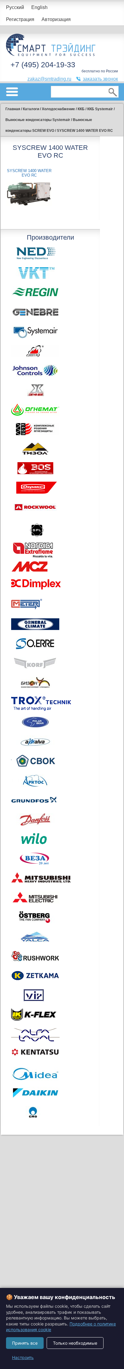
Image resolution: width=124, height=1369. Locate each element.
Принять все (25, 1343)
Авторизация (56, 19)
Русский (15, 7)
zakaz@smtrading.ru (49, 78)
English (39, 7)
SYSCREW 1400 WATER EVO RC (29, 172)
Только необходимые (75, 1343)
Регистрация (20, 19)
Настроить (23, 1357)
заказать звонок (100, 78)
